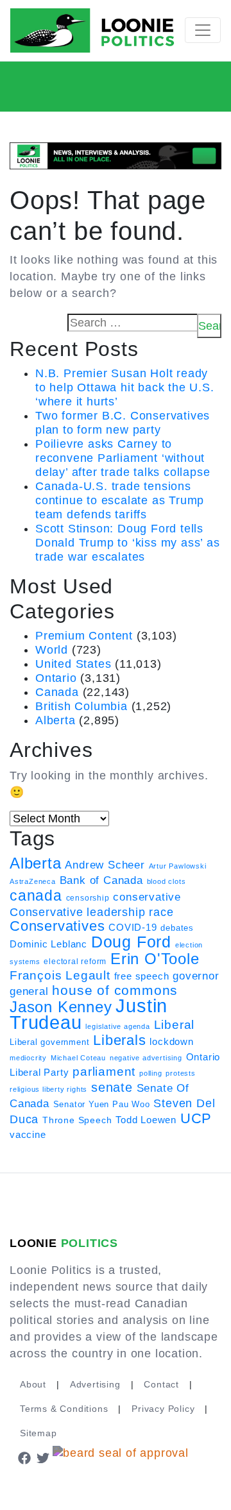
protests (180, 1073)
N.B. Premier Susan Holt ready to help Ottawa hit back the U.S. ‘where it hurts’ (124, 387)
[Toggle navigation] (203, 30)
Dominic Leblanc (48, 943)
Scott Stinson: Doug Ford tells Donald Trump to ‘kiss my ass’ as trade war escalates (127, 542)
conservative (147, 896)
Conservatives (57, 926)
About (33, 1384)
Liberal (174, 1024)
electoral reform (75, 961)
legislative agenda (117, 1026)
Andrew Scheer (104, 864)
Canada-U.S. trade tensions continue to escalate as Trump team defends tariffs (119, 500)
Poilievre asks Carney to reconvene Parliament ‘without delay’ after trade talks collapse (122, 458)
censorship (88, 898)
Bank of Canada (101, 880)
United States (73, 663)
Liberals (119, 1040)
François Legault (60, 975)
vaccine (28, 1134)
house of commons (115, 990)
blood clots (166, 881)
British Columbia (81, 706)
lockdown (171, 1042)
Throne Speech (77, 1120)
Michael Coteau (78, 1058)
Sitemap (38, 1433)
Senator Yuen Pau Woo (101, 1104)
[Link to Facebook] (24, 1457)
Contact (161, 1384)
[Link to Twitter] (43, 1457)
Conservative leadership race (91, 912)
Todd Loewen (146, 1120)
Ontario (56, 678)
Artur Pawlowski (178, 866)
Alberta (55, 720)
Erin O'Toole (155, 959)
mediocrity (28, 1058)
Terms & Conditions (64, 1409)
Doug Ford (131, 942)
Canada (57, 692)
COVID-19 (132, 927)
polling (150, 1073)
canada (36, 895)
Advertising (95, 1384)
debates (177, 928)
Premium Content (84, 635)
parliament (104, 1071)
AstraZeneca (33, 881)
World (51, 649)
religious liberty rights (48, 1089)
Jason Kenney (61, 1007)
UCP (196, 1118)
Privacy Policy (163, 1409)
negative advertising (146, 1058)
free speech (141, 976)
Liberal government (49, 1042)
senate (112, 1087)
